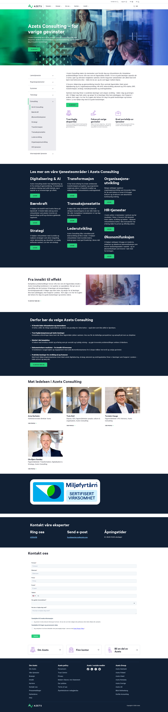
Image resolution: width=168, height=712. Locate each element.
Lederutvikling (36, 137)
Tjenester (48, 6)
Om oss (67, 6)
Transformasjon (37, 127)
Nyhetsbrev (33, 694)
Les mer (35, 195)
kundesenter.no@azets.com (77, 537)
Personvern (62, 669)
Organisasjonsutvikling (39, 142)
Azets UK (119, 687)
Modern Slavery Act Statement (69, 680)
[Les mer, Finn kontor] (98, 650)
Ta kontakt (34, 49)
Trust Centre (62, 673)
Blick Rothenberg (122, 691)
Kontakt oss (114, 1)
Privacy (60, 676)
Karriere (76, 6)
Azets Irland (120, 676)
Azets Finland (120, 673)
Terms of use (62, 687)
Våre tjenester (34, 673)
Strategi (34, 122)
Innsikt (85, 6)
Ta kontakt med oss (33, 301)
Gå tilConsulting (37, 107)
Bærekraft (35, 112)
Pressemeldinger (35, 691)
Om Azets (32, 669)
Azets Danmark (121, 669)
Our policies (62, 683)
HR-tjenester (36, 147)
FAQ (30, 698)
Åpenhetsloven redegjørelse (68, 691)
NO (130, 1)
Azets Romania (121, 680)
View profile (33, 423)
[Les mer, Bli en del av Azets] (137, 650)
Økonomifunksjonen (38, 117)
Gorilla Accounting (122, 694)
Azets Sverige (121, 683)
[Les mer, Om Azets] (60, 650)
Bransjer (58, 6)
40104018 (33, 537)
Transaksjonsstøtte (38, 132)
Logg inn (123, 1)
